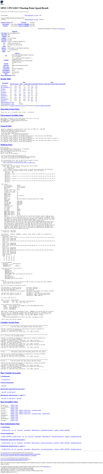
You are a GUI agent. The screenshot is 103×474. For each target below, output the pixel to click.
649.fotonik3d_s (5, 99)
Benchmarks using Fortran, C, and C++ (13, 395)
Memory (4, 48)
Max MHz (4, 34)
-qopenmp (56, 430)
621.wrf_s (3, 90)
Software (17, 53)
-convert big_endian (36, 410)
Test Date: (23, 22)
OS (6, 55)
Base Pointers (6, 70)
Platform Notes (6, 145)
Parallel (6, 63)
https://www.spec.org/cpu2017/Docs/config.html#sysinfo (19, 162)
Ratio (21, 84)
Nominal (4, 36)
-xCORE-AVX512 (5, 430)
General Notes (6, 126)
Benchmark (5, 83)
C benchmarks (5, 376)
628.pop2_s (3, 94)
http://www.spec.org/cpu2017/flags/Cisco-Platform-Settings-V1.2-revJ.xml (14, 460)
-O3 (15, 430)
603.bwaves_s (4, 85)
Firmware (6, 65)
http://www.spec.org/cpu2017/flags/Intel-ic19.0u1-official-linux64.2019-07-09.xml (15, 459)
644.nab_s (3, 97)
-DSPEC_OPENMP (65, 430)
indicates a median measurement (43, 105)
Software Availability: (23, 26)
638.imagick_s (4, 95)
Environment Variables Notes (12, 115)
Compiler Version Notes (10, 322)
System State (6, 68)
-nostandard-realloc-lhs (75, 436)
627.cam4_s (4, 92)
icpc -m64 (3, 398)
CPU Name (4, 33)
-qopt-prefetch (27, 430)
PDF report (62, 28)
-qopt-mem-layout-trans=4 (47, 430)
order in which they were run (18, 105)
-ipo (12, 430)
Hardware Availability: (24, 24)
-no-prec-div (20, 430)
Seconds (16, 84)
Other (4, 46)
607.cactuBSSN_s (5, 87)
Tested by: (5, 26)
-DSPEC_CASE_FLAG (25, 410)
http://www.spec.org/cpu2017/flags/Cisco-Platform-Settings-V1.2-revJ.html (18, 455)
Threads (12, 84)
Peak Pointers (6, 72)
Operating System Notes (10, 109)
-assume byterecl (46, 413)
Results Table (6, 79)
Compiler (6, 60)
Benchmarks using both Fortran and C (13, 389)
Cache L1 (3, 41)
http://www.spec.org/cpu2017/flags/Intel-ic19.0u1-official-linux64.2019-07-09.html (20, 454)
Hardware (14, 31)
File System (6, 67)
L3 (4, 44)
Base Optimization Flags (10, 424)
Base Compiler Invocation (11, 373)
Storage (4, 49)
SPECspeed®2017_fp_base (31, 15)
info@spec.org (46, 466)
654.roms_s (3, 100)
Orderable (3, 39)
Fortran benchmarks (7, 382)
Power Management (6, 75)
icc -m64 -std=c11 (5, 379)
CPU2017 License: (5, 22)
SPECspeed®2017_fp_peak (31, 19)
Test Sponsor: (5, 24)
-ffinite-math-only (35, 430)
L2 (4, 43)
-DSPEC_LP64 (14, 405)
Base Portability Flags (9, 402)
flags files (5, 452)
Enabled (4, 38)
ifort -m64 (3, 385)
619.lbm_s (3, 89)
